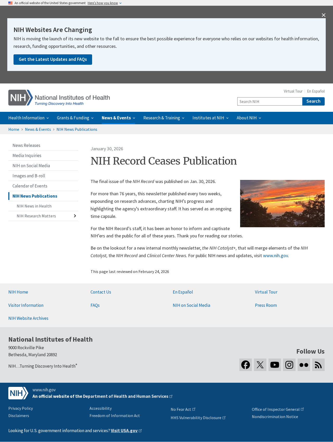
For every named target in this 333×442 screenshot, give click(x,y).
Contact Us (101, 292)
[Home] (59, 98)
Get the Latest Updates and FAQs (53, 59)
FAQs (95, 305)
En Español (316, 91)
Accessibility (100, 408)
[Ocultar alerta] (324, 15)
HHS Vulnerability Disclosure (196, 417)
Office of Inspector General (276, 409)
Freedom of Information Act (114, 415)
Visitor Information (25, 305)
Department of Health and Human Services (125, 396)
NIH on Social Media (191, 305)
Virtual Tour (293, 91)
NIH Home (18, 292)
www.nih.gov (275, 255)
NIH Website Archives (28, 318)
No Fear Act (181, 409)
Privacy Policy (20, 408)
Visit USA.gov (124, 430)
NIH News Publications (76, 129)
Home (13, 129)
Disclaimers (18, 415)
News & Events (38, 129)
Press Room (266, 305)
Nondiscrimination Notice (275, 416)
